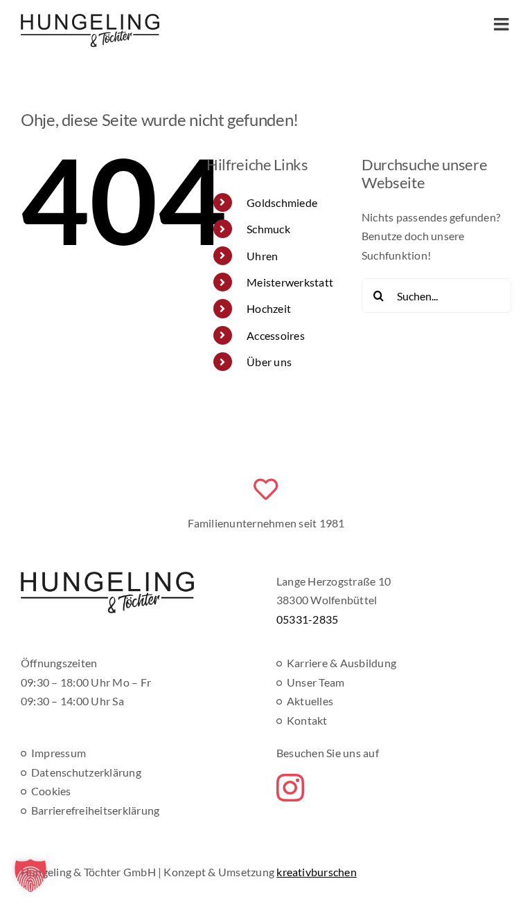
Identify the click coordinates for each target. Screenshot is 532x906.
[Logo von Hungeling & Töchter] (107, 576)
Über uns (269, 361)
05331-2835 (307, 619)
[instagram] (290, 787)
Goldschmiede (282, 202)
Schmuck (268, 228)
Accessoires (276, 335)
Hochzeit (269, 308)
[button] (30, 875)
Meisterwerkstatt (290, 282)
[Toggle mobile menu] (502, 24)
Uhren (262, 255)
